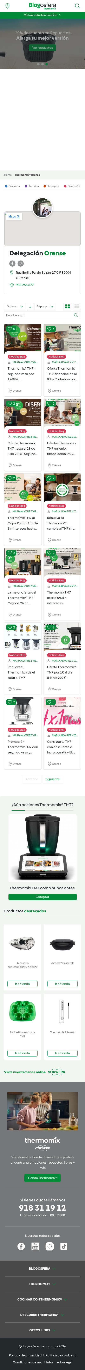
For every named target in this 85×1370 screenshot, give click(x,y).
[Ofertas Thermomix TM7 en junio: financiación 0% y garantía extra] (62, 414)
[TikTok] (63, 1246)
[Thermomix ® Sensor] (62, 1011)
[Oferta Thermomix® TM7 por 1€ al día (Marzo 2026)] (62, 638)
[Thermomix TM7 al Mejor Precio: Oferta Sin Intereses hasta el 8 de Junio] (22, 488)
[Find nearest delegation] (7, 6)
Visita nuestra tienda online (40, 15)
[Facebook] (21, 1246)
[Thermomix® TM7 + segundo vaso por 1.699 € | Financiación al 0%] (22, 339)
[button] (77, 6)
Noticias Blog (17, 356)
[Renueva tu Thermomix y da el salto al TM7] (22, 638)
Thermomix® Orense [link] (27, 174)
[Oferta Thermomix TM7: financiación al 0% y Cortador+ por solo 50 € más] (62, 339)
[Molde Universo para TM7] (22, 1011)
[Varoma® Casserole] (62, 942)
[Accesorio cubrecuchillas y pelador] (22, 942)
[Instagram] (49, 1246)
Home (8, 174)
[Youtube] (35, 1246)
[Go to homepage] (42, 6)
